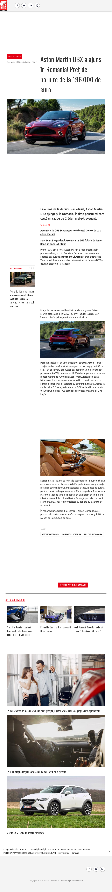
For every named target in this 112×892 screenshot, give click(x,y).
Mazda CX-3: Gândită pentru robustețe (25, 833)
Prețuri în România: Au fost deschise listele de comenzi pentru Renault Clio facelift (19, 631)
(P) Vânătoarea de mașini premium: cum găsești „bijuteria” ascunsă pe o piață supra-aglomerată (53, 711)
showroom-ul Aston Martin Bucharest (81, 256)
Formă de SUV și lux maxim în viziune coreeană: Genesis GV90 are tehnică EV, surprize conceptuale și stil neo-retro (22, 299)
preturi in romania (93, 534)
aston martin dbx (50, 534)
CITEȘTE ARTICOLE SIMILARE (73, 585)
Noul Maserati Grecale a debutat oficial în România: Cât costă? (88, 629)
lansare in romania (71, 534)
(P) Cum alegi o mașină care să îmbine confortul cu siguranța (36, 772)
